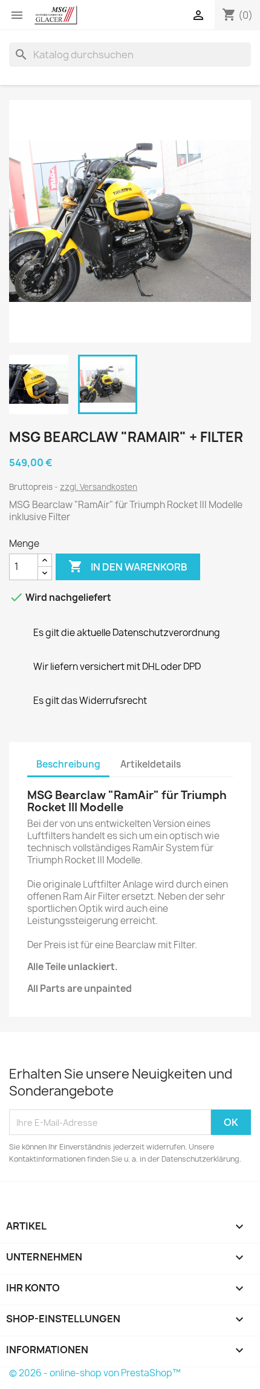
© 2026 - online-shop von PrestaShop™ (95, 1373)
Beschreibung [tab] (68, 764)
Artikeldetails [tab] (150, 764)
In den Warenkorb (127, 566)
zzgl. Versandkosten (98, 486)
